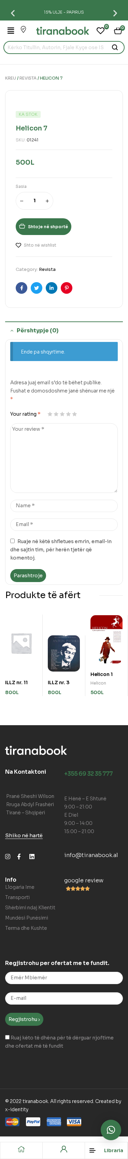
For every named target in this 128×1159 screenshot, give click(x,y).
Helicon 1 (101, 674)
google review (83, 880)
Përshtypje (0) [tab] (37, 330)
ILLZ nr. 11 (16, 682)
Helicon (98, 683)
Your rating (25, 414)
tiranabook (35, 1101)
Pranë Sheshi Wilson (30, 796)
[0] (100, 30)
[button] (13, 13)
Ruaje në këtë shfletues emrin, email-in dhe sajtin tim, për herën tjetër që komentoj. (61, 549)
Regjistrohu (23, 1019)
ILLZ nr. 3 (59, 682)
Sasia (21, 186)
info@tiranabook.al (91, 855)
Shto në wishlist (40, 245)
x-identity (16, 1109)
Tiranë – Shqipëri (25, 813)
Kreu (10, 78)
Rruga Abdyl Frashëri (30, 804)
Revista (28, 78)
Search (115, 47)
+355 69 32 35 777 (88, 773)
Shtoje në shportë (48, 226)
